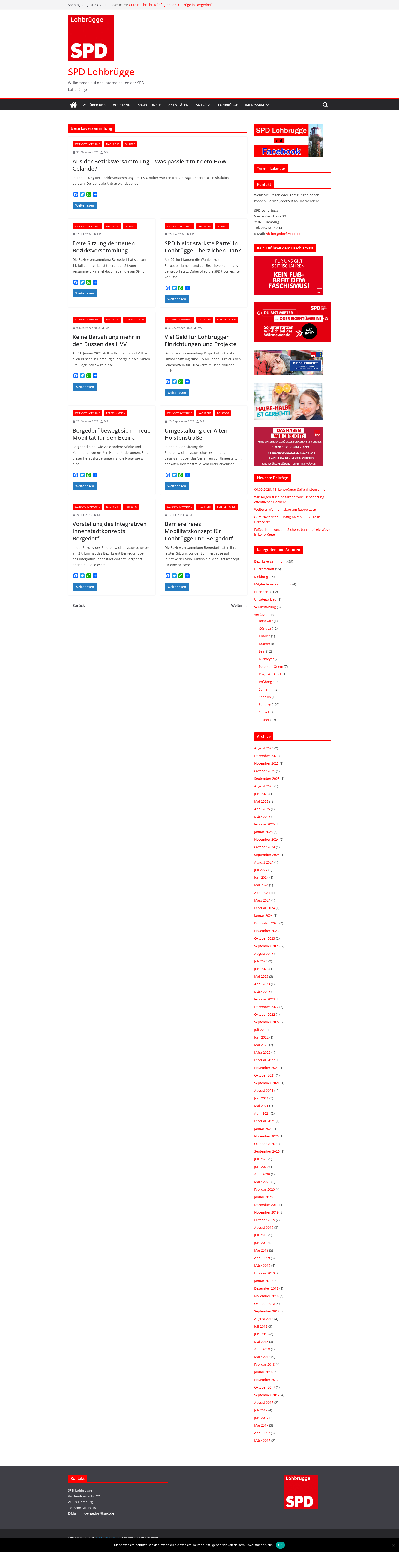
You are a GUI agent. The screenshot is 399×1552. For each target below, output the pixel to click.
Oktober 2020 (264, 1144)
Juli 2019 (260, 1235)
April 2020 (262, 1174)
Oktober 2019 (264, 1220)
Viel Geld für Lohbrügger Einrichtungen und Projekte (200, 340)
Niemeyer (266, 659)
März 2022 (262, 1052)
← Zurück (76, 605)
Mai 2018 (261, 1341)
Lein (262, 651)
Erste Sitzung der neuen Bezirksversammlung (104, 246)
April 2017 (262, 1433)
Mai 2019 (261, 1250)
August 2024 (263, 862)
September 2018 (267, 1311)
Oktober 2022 (264, 1014)
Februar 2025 (264, 824)
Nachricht (112, 144)
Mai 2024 (261, 885)
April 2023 (262, 984)
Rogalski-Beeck (270, 674)
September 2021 (267, 1083)
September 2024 (267, 854)
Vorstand (121, 105)
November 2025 (266, 763)
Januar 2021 (263, 1128)
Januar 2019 (263, 1281)
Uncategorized (265, 599)
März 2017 (262, 1440)
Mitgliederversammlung (272, 584)
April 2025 (262, 809)
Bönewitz (266, 621)
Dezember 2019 (266, 1204)
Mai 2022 (261, 1045)
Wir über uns (94, 105)
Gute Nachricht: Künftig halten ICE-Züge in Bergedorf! (170, 5)
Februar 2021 (264, 1121)
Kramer (264, 643)
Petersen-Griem (134, 319)
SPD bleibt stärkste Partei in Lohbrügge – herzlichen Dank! (203, 246)
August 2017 (263, 1402)
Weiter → (239, 605)
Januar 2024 (263, 915)
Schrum (265, 697)
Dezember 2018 (266, 1288)
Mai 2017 (261, 1425)
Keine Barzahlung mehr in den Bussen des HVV (106, 340)
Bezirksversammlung (87, 144)
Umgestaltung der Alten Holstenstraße (196, 434)
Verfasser (261, 614)
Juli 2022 (260, 1029)
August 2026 (263, 748)
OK (280, 1545)
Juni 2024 (261, 877)
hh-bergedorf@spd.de (283, 233)
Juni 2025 (261, 794)
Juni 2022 (261, 1037)
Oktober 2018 (264, 1303)
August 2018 (263, 1319)
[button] (266, 105)
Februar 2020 (264, 1189)
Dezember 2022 (266, 1007)
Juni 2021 (261, 1098)
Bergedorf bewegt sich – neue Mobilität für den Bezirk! (112, 434)
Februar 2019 (264, 1273)
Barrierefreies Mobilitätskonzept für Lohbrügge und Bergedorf (199, 531)
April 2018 (262, 1349)
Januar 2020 (263, 1197)
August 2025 (263, 786)
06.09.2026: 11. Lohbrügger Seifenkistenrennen (290, 489)
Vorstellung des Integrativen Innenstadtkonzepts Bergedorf (110, 531)
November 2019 (266, 1212)
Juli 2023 (260, 961)
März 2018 (262, 1357)
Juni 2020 (261, 1166)
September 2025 (267, 778)
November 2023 (266, 931)
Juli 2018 (260, 1326)
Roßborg (223, 413)
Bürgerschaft (264, 569)
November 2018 (266, 1296)
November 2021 (266, 1067)
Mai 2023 (261, 976)
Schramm (266, 689)
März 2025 (262, 816)
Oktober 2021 (264, 1075)
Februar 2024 (264, 908)
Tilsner (264, 720)
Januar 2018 (263, 1372)
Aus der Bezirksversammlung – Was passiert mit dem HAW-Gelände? (150, 164)
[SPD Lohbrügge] (73, 104)
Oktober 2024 (264, 847)
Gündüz (265, 628)
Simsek (264, 712)
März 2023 (262, 991)
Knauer (264, 636)
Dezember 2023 (266, 923)
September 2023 (267, 946)
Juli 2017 (260, 1410)
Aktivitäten (178, 105)
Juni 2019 (261, 1242)
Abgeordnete (149, 105)
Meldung (261, 576)
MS (106, 152)
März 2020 (262, 1182)
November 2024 (266, 839)
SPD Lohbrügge (101, 71)
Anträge (203, 105)
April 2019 (262, 1258)
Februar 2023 (264, 999)
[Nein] (393, 1545)
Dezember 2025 (266, 756)
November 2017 (266, 1379)
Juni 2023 (261, 969)
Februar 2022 (264, 1060)
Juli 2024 (260, 870)
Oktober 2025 (264, 771)
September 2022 (267, 1022)
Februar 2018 (264, 1364)
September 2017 (267, 1395)
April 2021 (262, 1113)
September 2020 (267, 1151)
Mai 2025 (261, 801)
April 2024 (262, 892)
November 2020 (266, 1136)
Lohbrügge (228, 105)
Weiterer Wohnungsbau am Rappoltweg (285, 509)
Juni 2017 (261, 1417)
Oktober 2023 (264, 938)
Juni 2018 (261, 1334)
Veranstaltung (265, 607)
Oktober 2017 (264, 1387)
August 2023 (263, 953)
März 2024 (262, 900)
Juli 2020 (260, 1159)
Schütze (130, 144)
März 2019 (262, 1265)
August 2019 (263, 1227)
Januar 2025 (263, 832)
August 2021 (263, 1090)
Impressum (254, 105)
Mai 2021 (261, 1106)
